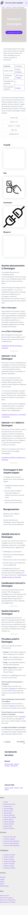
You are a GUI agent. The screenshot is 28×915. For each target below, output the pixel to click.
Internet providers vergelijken (14, 3)
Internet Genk (8, 826)
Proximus (18, 72)
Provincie (7, 766)
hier (5, 339)
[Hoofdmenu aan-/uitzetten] (26, 3)
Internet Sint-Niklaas (10, 817)
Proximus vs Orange (9, 861)
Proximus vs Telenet (9, 868)
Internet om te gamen (6, 897)
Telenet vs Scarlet (9, 865)
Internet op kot (4, 895)
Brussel (7, 761)
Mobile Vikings (4, 886)
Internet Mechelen (9, 815)
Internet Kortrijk (8, 824)
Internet (17, 764)
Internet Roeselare (9, 828)
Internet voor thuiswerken (7, 900)
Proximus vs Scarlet (9, 855)
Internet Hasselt (8, 819)
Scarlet (19, 77)
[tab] (14, 117)
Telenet (2, 884)
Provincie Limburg (9, 839)
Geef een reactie (9, 764)
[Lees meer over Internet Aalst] (14, 776)
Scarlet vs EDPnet (9, 857)
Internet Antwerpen (9, 804)
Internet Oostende (9, 821)
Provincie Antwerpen (10, 837)
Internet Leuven (8, 810)
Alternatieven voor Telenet (7, 902)
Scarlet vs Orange (9, 859)
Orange (2, 879)
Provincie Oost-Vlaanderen (12, 841)
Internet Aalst (9, 785)
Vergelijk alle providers (14, 32)
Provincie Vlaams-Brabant (11, 843)
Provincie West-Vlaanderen (12, 845)
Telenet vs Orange (9, 863)
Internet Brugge (8, 808)
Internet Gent (8, 806)
